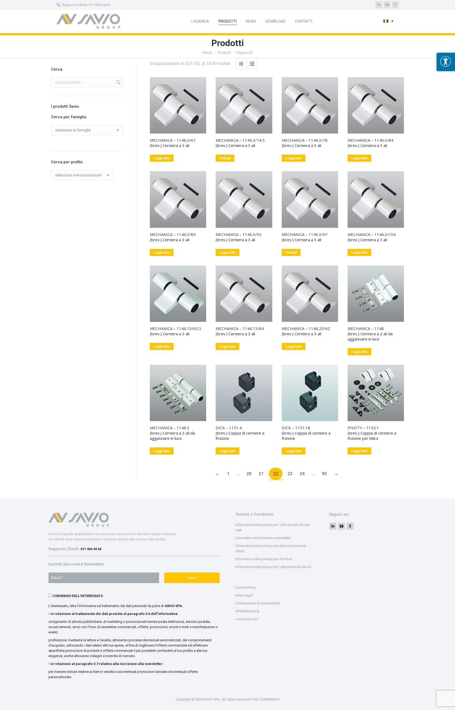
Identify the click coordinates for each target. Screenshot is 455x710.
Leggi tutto (162, 158)
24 (302, 473)
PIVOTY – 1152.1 (363, 427)
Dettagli (225, 158)
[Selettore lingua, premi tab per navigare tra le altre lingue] (388, 21)
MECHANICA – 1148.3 (169, 427)
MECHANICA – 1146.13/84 (240, 328)
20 (249, 473)
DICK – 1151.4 (229, 427)
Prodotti (224, 53)
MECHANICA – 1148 (366, 328)
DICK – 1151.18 (296, 427)
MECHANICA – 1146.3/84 (370, 140)
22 (275, 473)
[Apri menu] (446, 62)
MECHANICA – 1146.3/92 (238, 234)
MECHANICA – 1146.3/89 (173, 234)
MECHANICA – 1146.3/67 (173, 140)
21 (261, 473)
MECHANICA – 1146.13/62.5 (175, 328)
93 (324, 473)
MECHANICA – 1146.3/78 (305, 140)
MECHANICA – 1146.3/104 (372, 234)
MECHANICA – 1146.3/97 (305, 234)
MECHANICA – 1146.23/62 (306, 328)
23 (290, 473)
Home (207, 53)
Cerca (117, 82)
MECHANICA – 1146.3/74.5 (240, 140)
